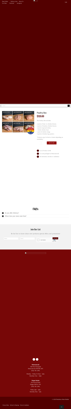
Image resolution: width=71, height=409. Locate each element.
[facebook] (34, 359)
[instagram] (37, 359)
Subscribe (55, 238)
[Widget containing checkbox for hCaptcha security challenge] (46, 240)
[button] (35, 213)
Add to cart (51, 143)
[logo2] (35, 253)
